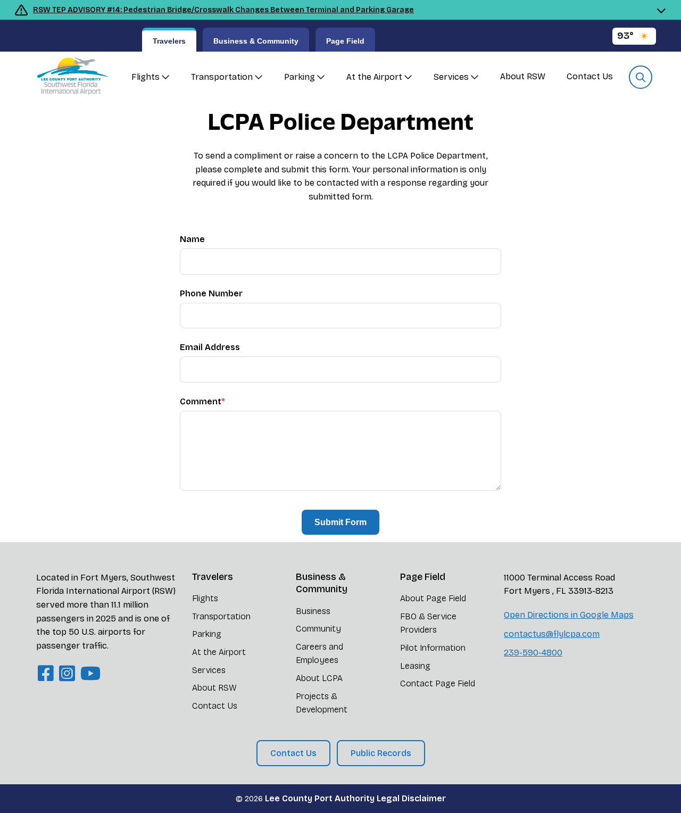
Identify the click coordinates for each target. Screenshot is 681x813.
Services (451, 77)
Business (313, 611)
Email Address (210, 347)
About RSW (522, 76)
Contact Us (590, 76)
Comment (202, 401)
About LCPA (319, 678)
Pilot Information (433, 648)
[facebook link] (46, 674)
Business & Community (255, 41)
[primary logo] (69, 77)
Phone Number (211, 293)
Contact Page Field (437, 683)
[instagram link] (67, 674)
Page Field (345, 41)
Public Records (381, 753)
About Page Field (433, 598)
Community (318, 629)
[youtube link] (90, 674)
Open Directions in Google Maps (569, 615)
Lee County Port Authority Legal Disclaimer (355, 798)
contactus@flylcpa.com (552, 634)
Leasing (415, 666)
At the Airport (374, 77)
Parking (299, 77)
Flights (145, 77)
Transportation (222, 77)
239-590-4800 (533, 653)
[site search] (640, 77)
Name (192, 239)
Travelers (169, 41)
